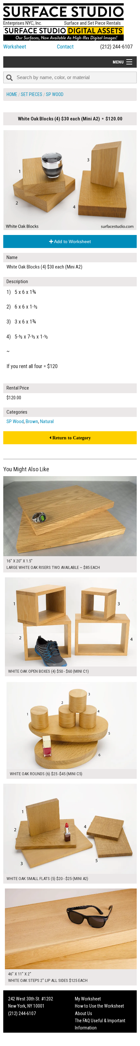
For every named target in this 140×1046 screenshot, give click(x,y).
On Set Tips (85, 1042)
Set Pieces (31, 94)
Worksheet (14, 46)
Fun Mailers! (86, 1035)
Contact (65, 46)
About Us (83, 1013)
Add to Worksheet (72, 241)
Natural (47, 421)
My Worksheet (88, 998)
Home (12, 94)
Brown (32, 421)
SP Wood (54, 94)
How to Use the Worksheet (99, 1006)
